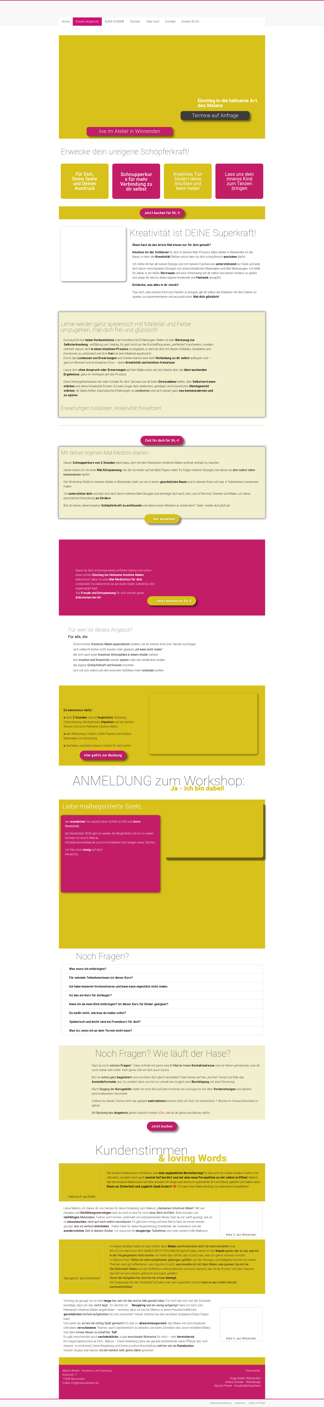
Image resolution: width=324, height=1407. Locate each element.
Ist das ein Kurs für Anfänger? (90, 995)
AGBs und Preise (257, 1403)
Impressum (240, 1403)
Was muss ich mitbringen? (87, 969)
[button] (162, 969)
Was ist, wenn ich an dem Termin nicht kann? (100, 1030)
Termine (135, 21)
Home (66, 21)
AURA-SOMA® (114, 21)
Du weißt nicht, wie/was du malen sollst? (97, 1013)
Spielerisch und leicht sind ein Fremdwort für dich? (105, 1022)
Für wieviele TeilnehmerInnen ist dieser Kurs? (101, 977)
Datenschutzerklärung (220, 1403)
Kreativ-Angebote (87, 21)
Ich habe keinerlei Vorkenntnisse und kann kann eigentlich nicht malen (118, 986)
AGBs (161, 1113)
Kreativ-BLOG (190, 21)
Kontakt (170, 21)
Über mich (152, 21)
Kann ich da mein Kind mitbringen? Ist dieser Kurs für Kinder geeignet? (118, 1004)
